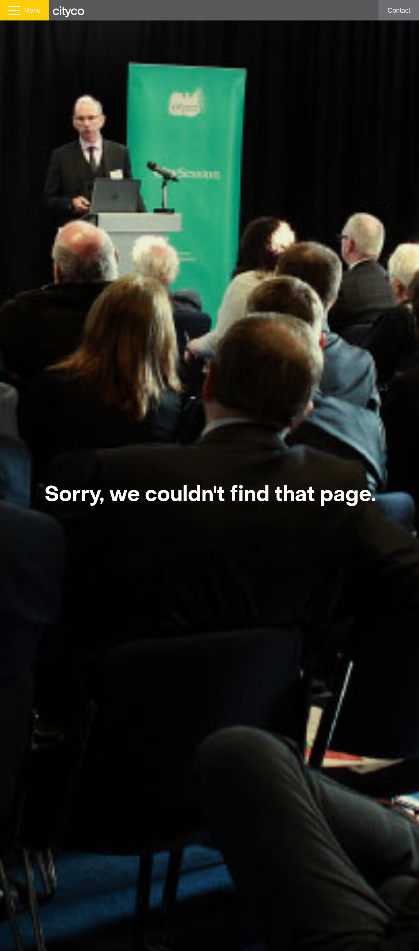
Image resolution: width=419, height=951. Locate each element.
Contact (398, 10)
